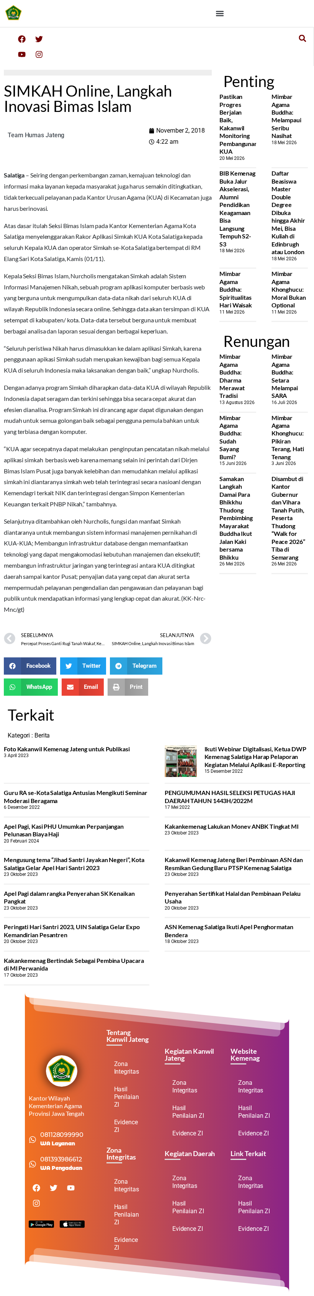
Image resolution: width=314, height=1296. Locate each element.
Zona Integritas (126, 1067)
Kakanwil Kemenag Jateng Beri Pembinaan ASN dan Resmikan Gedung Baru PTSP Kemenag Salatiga (234, 863)
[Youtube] (21, 54)
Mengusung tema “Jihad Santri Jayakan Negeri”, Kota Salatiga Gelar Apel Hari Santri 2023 (74, 863)
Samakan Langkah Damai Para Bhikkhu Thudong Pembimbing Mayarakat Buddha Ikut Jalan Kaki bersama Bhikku (236, 518)
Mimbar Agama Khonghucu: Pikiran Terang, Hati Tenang (287, 437)
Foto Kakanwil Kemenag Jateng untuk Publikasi (67, 748)
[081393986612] (32, 1164)
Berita (42, 735)
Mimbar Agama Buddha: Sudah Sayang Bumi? (230, 437)
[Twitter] (39, 39)
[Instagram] (39, 54)
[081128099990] (32, 1139)
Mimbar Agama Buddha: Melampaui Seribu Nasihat (286, 116)
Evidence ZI (126, 1126)
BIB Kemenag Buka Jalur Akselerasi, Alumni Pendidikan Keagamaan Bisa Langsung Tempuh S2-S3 (237, 208)
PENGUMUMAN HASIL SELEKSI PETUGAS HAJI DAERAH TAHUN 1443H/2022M (230, 796)
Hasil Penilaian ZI (126, 1097)
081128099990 (61, 1134)
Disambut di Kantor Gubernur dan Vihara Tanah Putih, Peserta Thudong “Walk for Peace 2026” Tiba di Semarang (288, 518)
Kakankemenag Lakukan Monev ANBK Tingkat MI (232, 826)
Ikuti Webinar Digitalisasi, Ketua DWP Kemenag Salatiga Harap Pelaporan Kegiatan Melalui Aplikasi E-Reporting (255, 756)
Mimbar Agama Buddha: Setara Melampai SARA (284, 376)
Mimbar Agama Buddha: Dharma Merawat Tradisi (231, 376)
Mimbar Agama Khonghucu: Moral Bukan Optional (288, 289)
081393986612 (61, 1159)
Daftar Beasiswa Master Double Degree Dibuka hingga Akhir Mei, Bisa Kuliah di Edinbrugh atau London (288, 212)
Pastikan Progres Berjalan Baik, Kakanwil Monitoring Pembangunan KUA (238, 124)
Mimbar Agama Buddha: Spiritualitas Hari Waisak (235, 289)
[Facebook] (21, 39)
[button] (219, 13)
